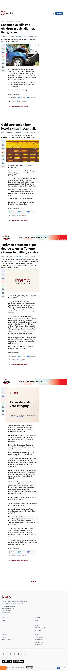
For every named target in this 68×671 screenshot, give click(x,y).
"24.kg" (10, 86)
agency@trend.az (6, 612)
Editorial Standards (40, 628)
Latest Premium (6, 623)
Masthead (38, 623)
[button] (2, 45)
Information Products (7, 639)
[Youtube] (14, 653)
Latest (3, 620)
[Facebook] (7, 653)
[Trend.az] (7, 13)
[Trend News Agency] (6, 597)
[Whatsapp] (3, 653)
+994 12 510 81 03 (6, 610)
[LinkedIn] (21, 653)
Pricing (4, 637)
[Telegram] (18, 653)
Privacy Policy (38, 639)
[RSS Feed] (25, 653)
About (36, 620)
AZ (61, 667)
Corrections (38, 630)
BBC (18, 431)
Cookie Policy (38, 644)
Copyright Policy (39, 642)
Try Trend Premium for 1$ (19, 106)
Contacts (37, 625)
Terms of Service (39, 637)
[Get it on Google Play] (18, 661)
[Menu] (65, 13)
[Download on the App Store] (7, 661)
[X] (10, 653)
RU (64, 667)
